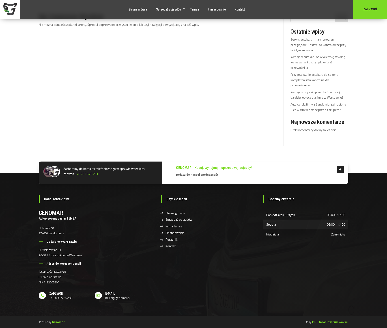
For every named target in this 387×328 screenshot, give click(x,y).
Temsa (194, 9)
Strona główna (138, 9)
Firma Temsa (174, 226)
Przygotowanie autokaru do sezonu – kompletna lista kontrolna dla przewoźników (315, 80)
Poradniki (172, 239)
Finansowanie (217, 9)
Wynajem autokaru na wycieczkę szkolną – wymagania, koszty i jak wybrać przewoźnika (319, 62)
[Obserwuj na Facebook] (340, 169)
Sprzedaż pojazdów (168, 9)
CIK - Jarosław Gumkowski (330, 322)
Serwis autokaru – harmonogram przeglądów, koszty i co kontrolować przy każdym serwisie (318, 44)
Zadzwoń (370, 9)
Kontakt (240, 9)
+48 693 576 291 (86, 173)
